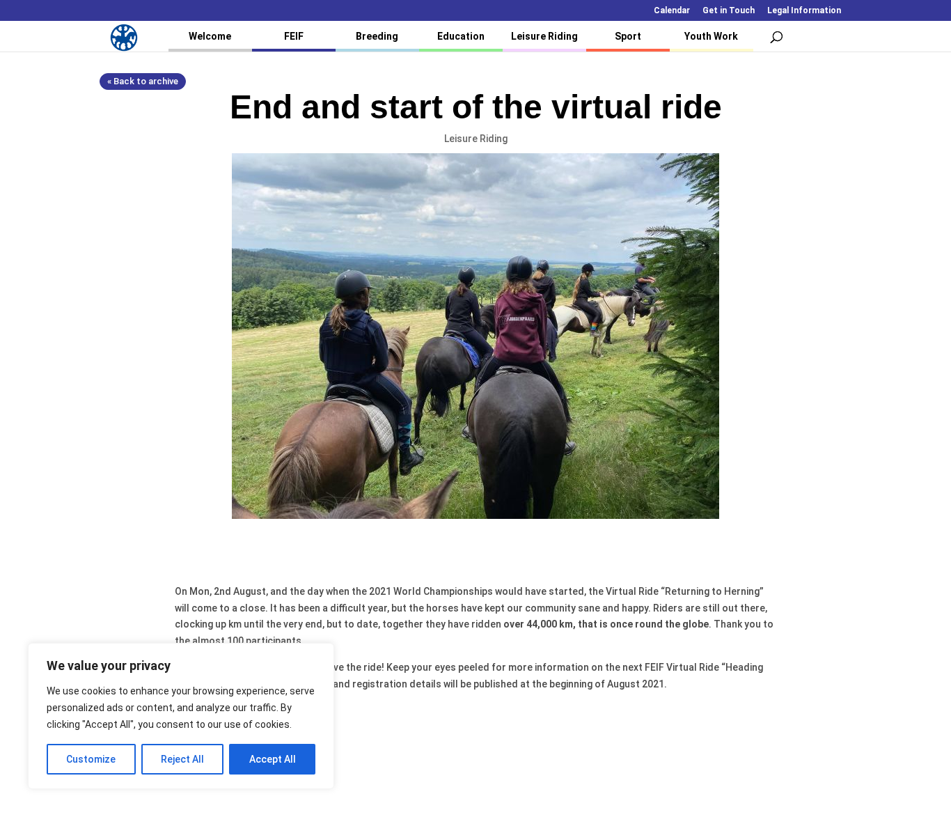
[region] (181, 716)
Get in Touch (728, 10)
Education (461, 36)
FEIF (294, 36)
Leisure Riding (544, 36)
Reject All (182, 759)
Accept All (272, 759)
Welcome (210, 36)
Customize (91, 759)
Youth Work (711, 36)
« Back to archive (142, 81)
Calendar (672, 10)
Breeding (377, 36)
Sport (628, 36)
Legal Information (804, 10)
